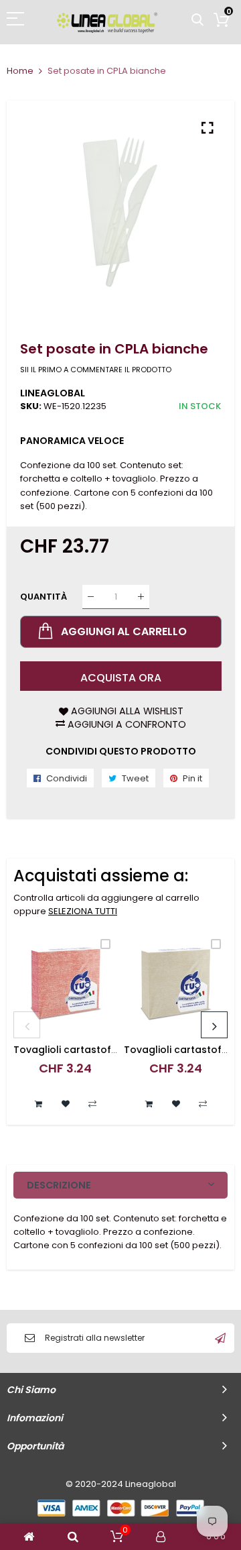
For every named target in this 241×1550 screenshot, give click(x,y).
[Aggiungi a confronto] (92, 1104)
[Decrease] (90, 596)
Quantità (43, 596)
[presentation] (26, 1024)
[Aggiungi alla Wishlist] (66, 1104)
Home (20, 70)
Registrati (220, 1338)
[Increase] (141, 596)
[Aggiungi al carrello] (39, 1104)
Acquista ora (120, 677)
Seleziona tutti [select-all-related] (82, 911)
